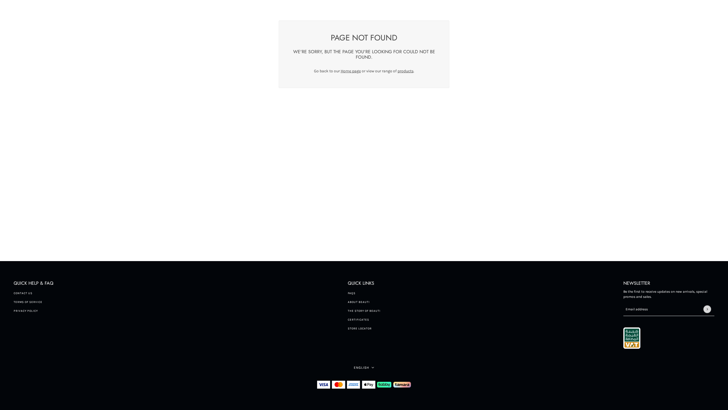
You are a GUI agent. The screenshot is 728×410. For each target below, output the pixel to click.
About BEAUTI (359, 302)
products (405, 71)
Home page (351, 71)
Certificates (358, 319)
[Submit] (707, 309)
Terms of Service (28, 302)
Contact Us (23, 293)
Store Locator (360, 328)
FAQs (351, 293)
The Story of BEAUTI (364, 311)
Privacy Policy (26, 311)
